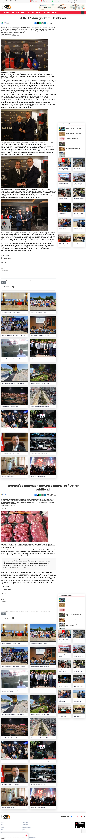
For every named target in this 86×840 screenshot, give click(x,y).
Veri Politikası (25, 825)
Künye (23, 829)
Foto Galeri (11, 2)
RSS (1, 832)
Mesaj (3, 268)
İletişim (23, 830)
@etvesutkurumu (40, 562)
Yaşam (12, 12)
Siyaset (17, 12)
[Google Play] (75, 823)
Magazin (38, 12)
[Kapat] (26, 835)
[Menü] (84, 12)
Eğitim (48, 12)
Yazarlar (6, 2)
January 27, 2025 (20, 567)
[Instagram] (78, 816)
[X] (75, 816)
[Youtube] (81, 816)
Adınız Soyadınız (6, 263)
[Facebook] (71, 816)
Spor (33, 12)
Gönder (4, 282)
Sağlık (28, 12)
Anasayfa (3, 2)
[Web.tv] (84, 816)
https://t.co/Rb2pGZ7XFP (27, 565)
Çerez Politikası (25, 824)
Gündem (6, 12)
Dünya (43, 12)
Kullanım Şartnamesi (26, 827)
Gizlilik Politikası (25, 822)
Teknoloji (54, 12)
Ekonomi (23, 12)
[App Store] (75, 826)
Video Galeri (16, 2)
